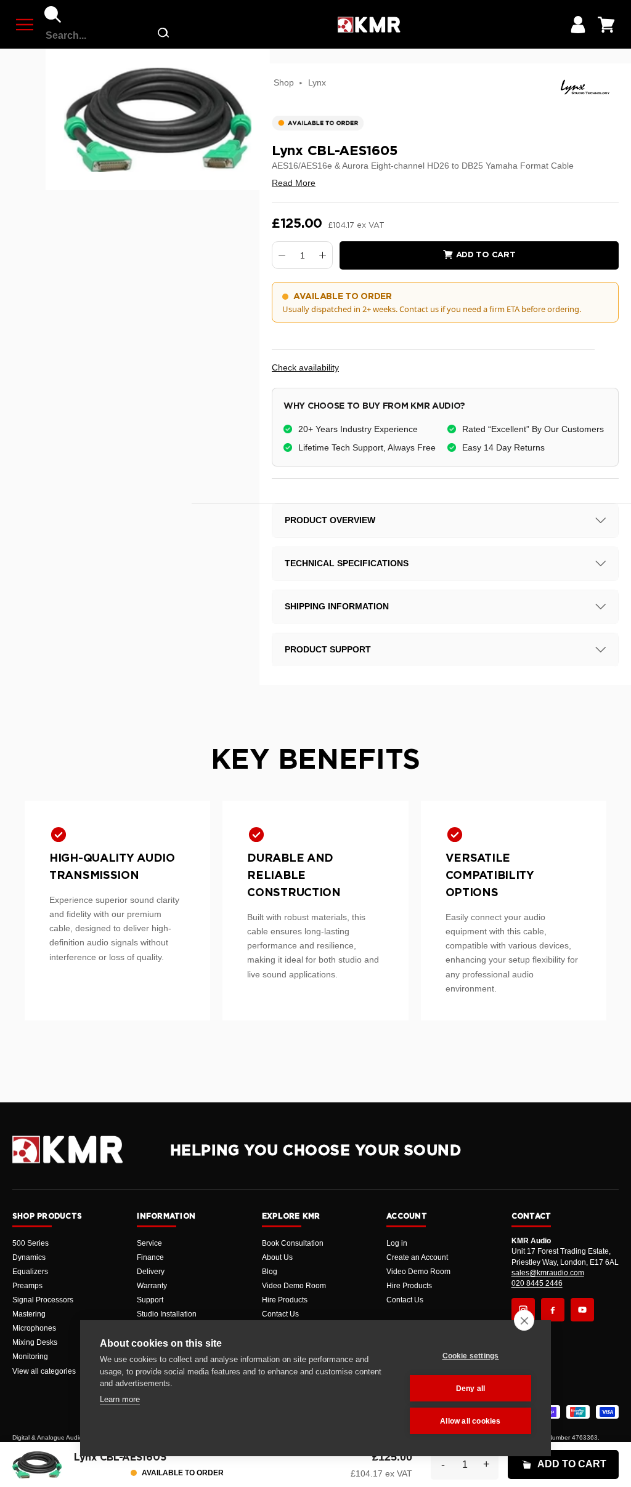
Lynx (317, 82)
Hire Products (284, 1300)
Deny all (471, 1388)
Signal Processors (42, 1300)
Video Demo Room (294, 1285)
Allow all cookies (470, 1421)
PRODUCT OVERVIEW (330, 520)
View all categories (44, 1371)
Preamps (27, 1285)
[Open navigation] (24, 24)
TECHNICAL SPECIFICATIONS (347, 563)
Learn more (120, 1399)
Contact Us (280, 1314)
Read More (294, 183)
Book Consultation (293, 1243)
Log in (396, 1243)
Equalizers (30, 1271)
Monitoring (30, 1356)
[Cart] (606, 24)
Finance (150, 1257)
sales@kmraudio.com (547, 1273)
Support (150, 1300)
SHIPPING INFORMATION (337, 606)
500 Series (30, 1243)
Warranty (152, 1285)
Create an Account (417, 1257)
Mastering (29, 1314)
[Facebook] (552, 1309)
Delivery (151, 1271)
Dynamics (29, 1257)
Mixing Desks (34, 1342)
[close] (524, 1320)
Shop (284, 82)
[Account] (578, 24)
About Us (277, 1257)
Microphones (34, 1328)
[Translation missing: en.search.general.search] (163, 35)
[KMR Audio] (369, 25)
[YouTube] (582, 1309)
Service (149, 1243)
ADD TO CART (571, 1464)
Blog (269, 1271)
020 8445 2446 (537, 1283)
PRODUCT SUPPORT (328, 649)
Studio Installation (167, 1314)
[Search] (53, 14)
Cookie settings (470, 1356)
